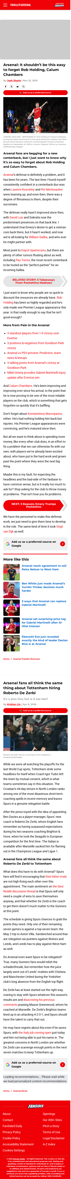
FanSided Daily (12, 1126)
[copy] (23, 86)
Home (6, 659)
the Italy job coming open (34, 1032)
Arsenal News (20, 1091)
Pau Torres (23, 260)
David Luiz (16, 217)
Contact (8, 1120)
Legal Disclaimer (54, 1138)
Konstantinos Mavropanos (45, 413)
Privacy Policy (12, 1132)
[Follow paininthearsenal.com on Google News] (62, 543)
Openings (49, 1114)
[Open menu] (5, 5)
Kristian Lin (14, 704)
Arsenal (8, 174)
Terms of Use (51, 1132)
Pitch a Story (51, 1126)
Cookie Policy (11, 1138)
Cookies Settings (14, 1150)
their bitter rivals (56, 876)
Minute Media (19, 1159)
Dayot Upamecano (33, 250)
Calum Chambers (20, 385)
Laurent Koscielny (23, 189)
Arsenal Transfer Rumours (26, 659)
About (7, 1114)
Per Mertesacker (52, 189)
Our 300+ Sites (52, 1120)
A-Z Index (49, 1144)
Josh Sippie (14, 80)
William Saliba (38, 237)
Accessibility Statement (18, 1144)
